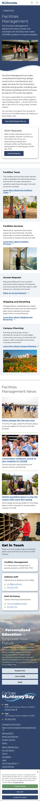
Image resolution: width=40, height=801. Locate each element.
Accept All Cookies (20, 797)
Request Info (20, 671)
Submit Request (13, 153)
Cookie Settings (8, 767)
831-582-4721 (12, 607)
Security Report (8, 750)
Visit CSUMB (20, 676)
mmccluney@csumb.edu (17, 604)
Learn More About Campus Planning (19, 346)
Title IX (4, 754)
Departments (9, 10)
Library (4, 743)
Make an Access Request (14, 293)
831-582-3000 (10, 719)
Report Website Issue (10, 747)
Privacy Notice (18, 782)
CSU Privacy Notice (9, 763)
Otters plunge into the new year (18, 420)
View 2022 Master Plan (14, 121)
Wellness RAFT (8, 733)
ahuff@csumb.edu (14, 584)
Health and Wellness (10, 737)
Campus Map (10, 709)
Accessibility (6, 757)
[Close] (38, 772)
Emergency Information (11, 724)
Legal (4, 760)
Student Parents (8, 740)
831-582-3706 (12, 587)
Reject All (20, 792)
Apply (20, 682)
